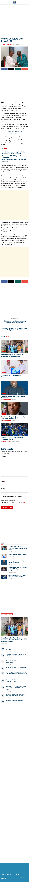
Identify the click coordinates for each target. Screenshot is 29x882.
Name (3, 475)
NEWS (3, 351)
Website (3, 488)
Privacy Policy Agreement (8, 500)
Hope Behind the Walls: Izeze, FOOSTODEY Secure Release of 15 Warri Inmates (18, 548)
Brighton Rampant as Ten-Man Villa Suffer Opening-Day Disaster (17, 576)
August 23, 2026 (15, 441)
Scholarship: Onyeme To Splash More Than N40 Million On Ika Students (16, 655)
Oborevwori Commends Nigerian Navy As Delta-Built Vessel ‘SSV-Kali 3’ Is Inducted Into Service (17, 688)
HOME (2, 874)
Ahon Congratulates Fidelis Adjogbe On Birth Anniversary (17, 561)
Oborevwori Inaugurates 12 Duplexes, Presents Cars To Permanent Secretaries (15, 701)
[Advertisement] (14, 20)
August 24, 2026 (15, 358)
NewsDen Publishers (7, 44)
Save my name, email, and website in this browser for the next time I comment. (13, 495)
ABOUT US (9, 874)
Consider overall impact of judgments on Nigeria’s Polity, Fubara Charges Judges (17, 569)
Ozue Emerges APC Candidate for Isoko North (17, 667)
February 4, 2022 (19, 44)
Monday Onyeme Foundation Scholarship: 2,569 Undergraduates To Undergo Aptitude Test (16, 673)
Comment (4, 456)
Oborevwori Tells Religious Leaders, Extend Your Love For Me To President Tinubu (16, 695)
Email (3, 481)
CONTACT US (17, 874)
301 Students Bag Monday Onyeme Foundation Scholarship (14, 680)
